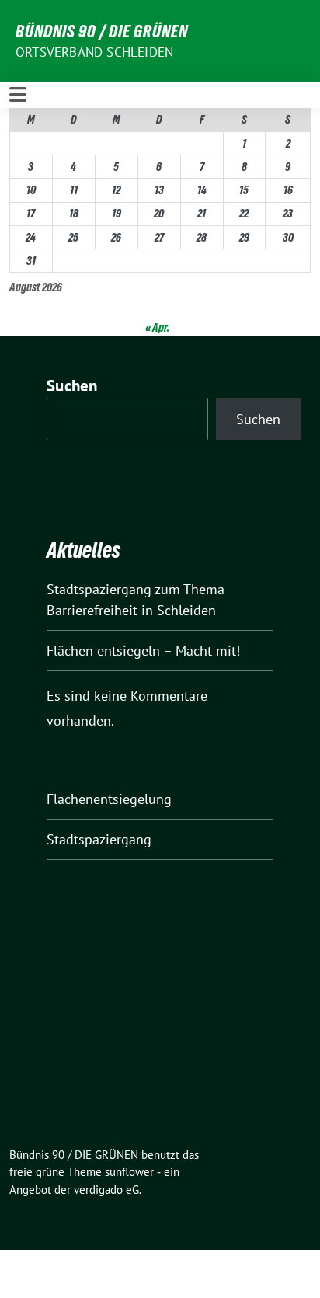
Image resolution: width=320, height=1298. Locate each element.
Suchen (72, 385)
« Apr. (157, 327)
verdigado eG (106, 1189)
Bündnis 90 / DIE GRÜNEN (102, 31)
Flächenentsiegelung (109, 799)
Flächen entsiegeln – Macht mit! (143, 650)
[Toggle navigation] (18, 94)
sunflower (129, 1171)
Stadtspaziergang (99, 839)
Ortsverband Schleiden (94, 52)
